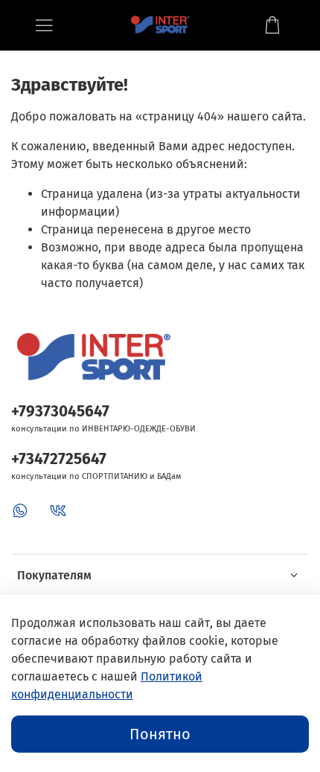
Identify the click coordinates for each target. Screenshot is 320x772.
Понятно (160, 734)
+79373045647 (60, 411)
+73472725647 (58, 459)
